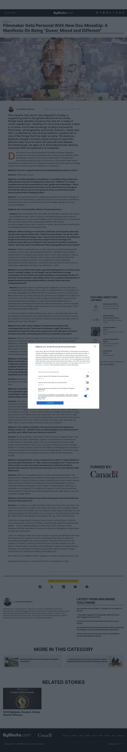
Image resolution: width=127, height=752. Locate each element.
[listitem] (63, 372)
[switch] (86, 376)
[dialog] (63, 376)
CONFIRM (50, 403)
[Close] (95, 347)
